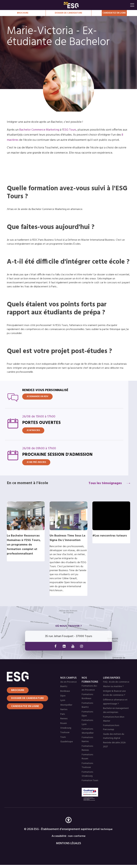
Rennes (63, 719)
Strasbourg (65, 728)
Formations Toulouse (87, 765)
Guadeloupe (66, 742)
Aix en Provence (68, 682)
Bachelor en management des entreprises (116, 710)
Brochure (22, 13)
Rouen (63, 723)
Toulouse (65, 732)
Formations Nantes (87, 739)
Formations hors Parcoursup (111, 727)
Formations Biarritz (87, 705)
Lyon (62, 700)
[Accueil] (26, 676)
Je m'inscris (33, 430)
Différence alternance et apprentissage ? (115, 702)
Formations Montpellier (88, 731)
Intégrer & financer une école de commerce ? (114, 693)
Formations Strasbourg (87, 774)
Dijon (62, 696)
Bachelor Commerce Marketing (39, 129)
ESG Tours (69, 129)
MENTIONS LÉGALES (68, 843)
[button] (68, 825)
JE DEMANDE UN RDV (37, 396)
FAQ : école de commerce (116, 682)
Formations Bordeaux (87, 696)
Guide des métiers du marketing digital (113, 736)
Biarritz (63, 686)
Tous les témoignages (105, 483)
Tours (63, 737)
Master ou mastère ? (113, 686)
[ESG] (95, 5)
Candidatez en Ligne (114, 13)
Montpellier (66, 705)
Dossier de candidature (68, 13)
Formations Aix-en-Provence (90, 688)
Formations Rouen (87, 757)
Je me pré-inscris (36, 462)
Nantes (63, 709)
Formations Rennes (87, 748)
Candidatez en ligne (25, 706)
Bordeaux (65, 691)
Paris (62, 714)
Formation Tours (90, 780)
